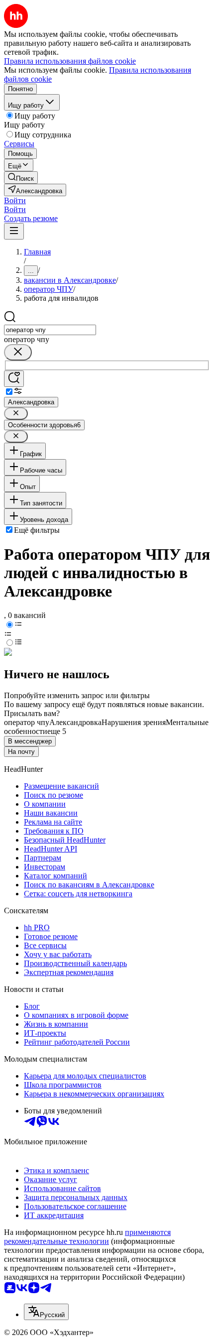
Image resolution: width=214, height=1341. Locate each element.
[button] (15, 200)
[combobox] (50, 330)
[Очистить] (18, 352)
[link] (21, 177)
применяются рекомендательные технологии (87, 1236)
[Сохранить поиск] (14, 378)
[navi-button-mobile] (14, 231)
